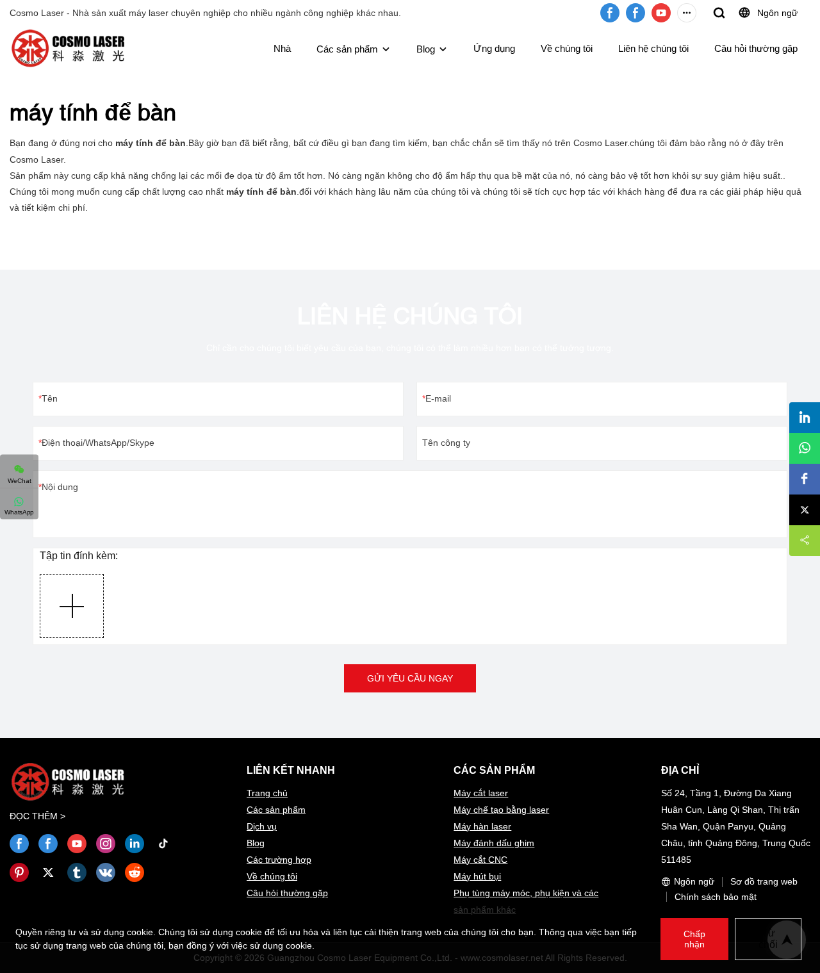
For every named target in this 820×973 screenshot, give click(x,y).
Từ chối (768, 939)
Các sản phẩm (347, 49)
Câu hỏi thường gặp (756, 48)
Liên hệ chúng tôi (653, 48)
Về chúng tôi (567, 48)
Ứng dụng (494, 48)
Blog (425, 49)
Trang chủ (267, 793)
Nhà (282, 48)
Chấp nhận (694, 939)
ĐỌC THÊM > (37, 816)
